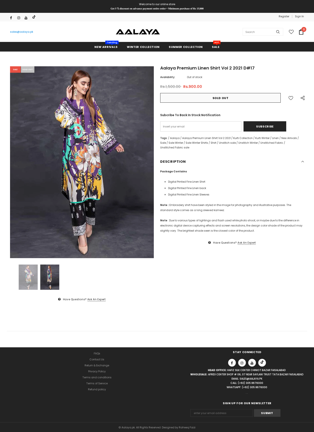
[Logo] (138, 32)
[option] (82, 162)
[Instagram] (20, 18)
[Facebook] (12, 18)
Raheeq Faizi (187, 427)
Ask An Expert (96, 299)
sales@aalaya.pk (21, 32)
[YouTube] (27, 18)
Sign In (299, 16)
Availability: (167, 77)
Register (284, 16)
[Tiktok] (34, 17)
